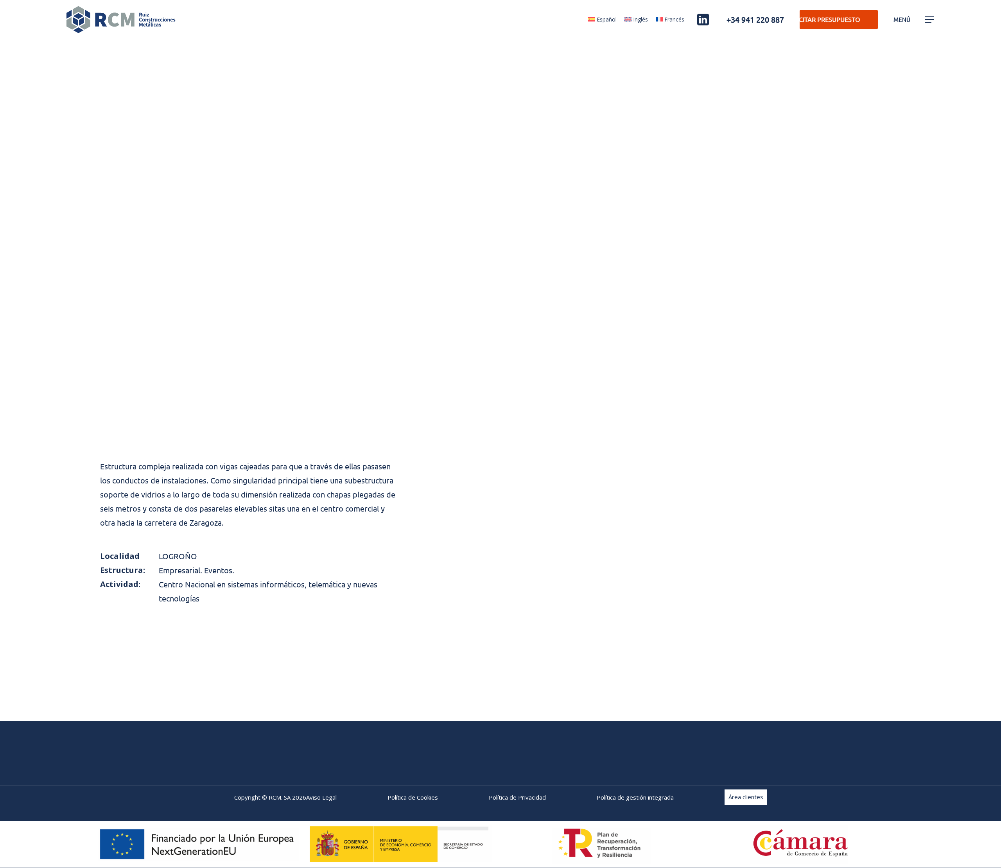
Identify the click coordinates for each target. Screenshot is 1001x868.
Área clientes (745, 796)
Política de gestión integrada (635, 797)
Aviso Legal (321, 797)
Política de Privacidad (517, 797)
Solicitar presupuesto (810, 19)
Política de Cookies (412, 797)
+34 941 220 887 (755, 19)
